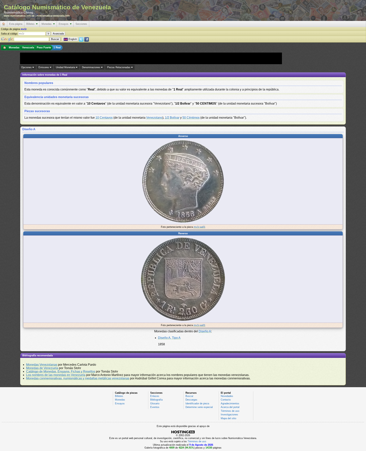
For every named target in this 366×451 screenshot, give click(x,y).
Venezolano (154, 117)
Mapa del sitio (228, 418)
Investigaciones (229, 414)
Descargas (191, 399)
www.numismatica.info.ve (19, 15)
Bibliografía (156, 399)
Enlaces (154, 396)
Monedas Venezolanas (41, 364)
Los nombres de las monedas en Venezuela (55, 375)
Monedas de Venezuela (42, 368)
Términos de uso (230, 410)
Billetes (31, 23)
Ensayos (64, 23)
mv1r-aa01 (199, 227)
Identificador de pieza (197, 403)
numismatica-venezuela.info (53, 15)
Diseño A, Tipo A (169, 337)
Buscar (189, 396)
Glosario (154, 403)
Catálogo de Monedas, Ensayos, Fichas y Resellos (60, 371)
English (73, 39)
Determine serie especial (199, 407)
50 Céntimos (191, 117)
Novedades (227, 396)
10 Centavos (104, 117)
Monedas (47, 23)
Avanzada (58, 33)
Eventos (154, 407)
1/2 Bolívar (172, 117)
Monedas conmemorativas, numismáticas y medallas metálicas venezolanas (77, 378)
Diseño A (205, 331)
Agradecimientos (230, 403)
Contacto (226, 399)
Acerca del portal (230, 407)
